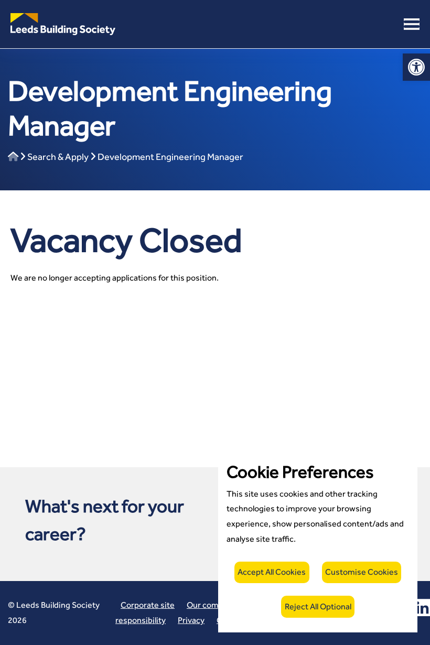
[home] (13, 156)
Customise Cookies (361, 572)
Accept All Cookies (272, 572)
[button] (62, 23)
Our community (216, 605)
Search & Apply (58, 156)
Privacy (191, 620)
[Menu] (412, 24)
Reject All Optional (318, 606)
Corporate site (148, 605)
